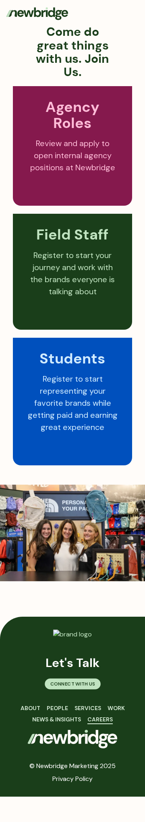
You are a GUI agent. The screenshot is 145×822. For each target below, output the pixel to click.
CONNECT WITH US (72, 684)
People (57, 708)
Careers (100, 719)
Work (116, 708)
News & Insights (56, 719)
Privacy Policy (72, 778)
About (30, 708)
